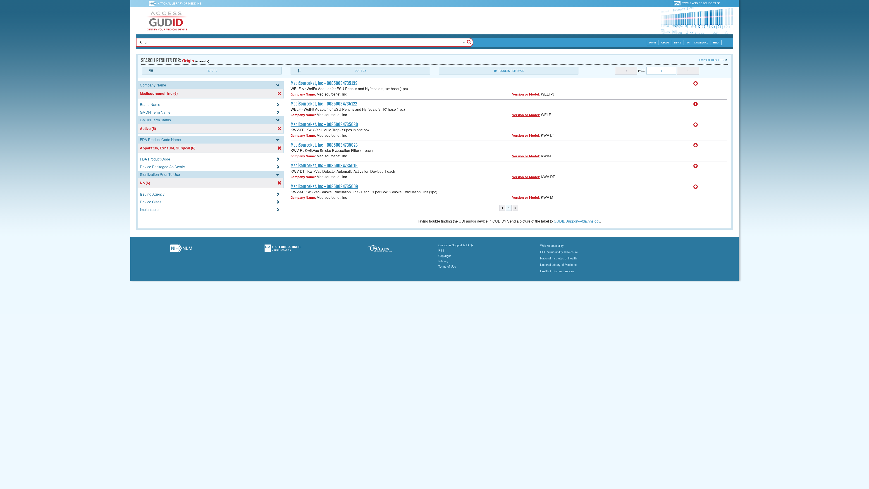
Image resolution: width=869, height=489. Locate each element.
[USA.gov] (384, 249)
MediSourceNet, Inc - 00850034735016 (324, 165)
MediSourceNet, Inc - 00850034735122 (324, 104)
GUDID (166, 20)
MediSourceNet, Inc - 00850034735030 (324, 124)
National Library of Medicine (179, 3)
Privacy (443, 261)
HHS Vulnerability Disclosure (559, 252)
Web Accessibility (552, 245)
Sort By (360, 70)
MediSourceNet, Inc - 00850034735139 (324, 83)
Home (652, 42)
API (688, 42)
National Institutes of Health (558, 258)
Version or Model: (526, 94)
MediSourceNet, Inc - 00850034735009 (324, 186)
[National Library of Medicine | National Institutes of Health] (181, 249)
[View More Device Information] (695, 83)
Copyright (444, 256)
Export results (711, 60)
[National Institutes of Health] (153, 3)
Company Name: (303, 94)
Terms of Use (447, 266)
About (665, 42)
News (677, 42)
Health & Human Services (557, 271)
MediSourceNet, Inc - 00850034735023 (324, 145)
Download (701, 42)
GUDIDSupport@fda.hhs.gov (577, 221)
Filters (211, 70)
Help (716, 42)
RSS (441, 250)
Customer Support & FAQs (455, 245)
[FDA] (677, 3)
